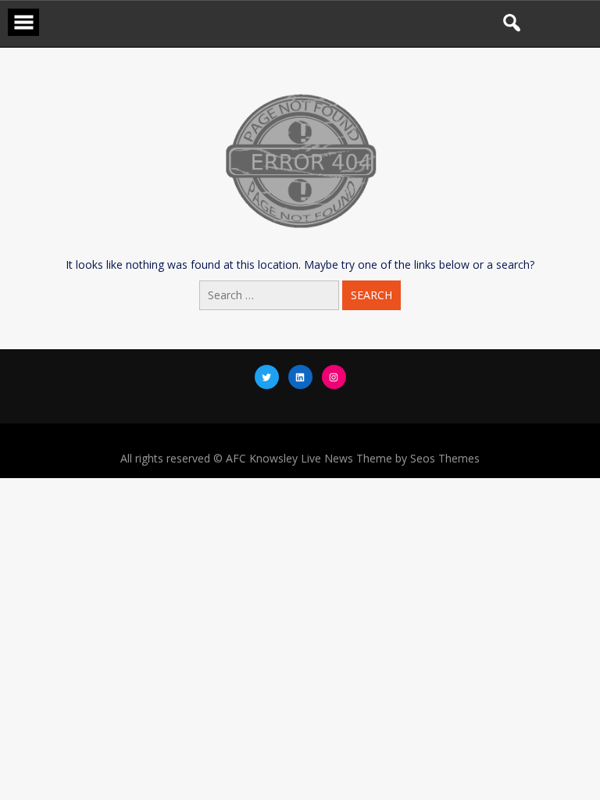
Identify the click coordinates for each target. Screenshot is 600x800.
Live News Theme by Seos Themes (390, 458)
